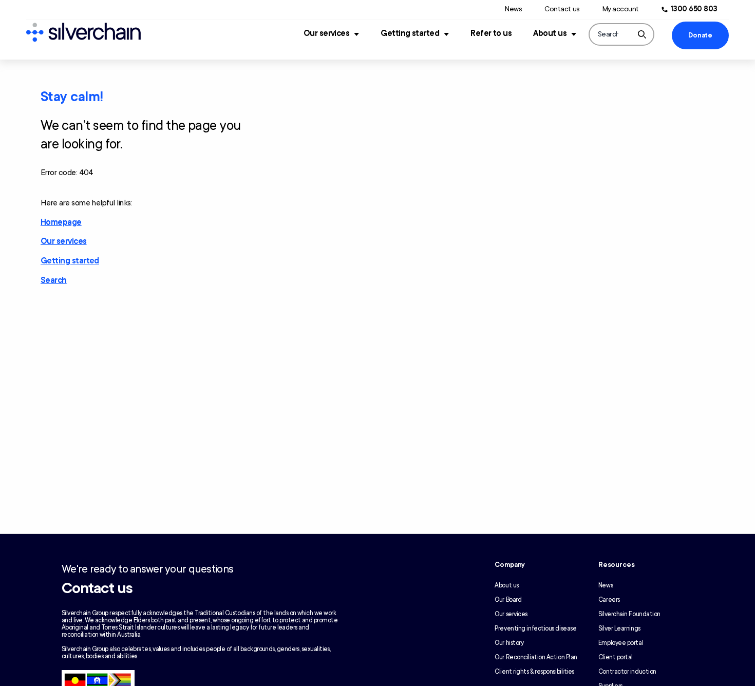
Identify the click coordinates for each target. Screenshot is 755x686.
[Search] (642, 34)
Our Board (508, 600)
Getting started (410, 33)
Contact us (561, 9)
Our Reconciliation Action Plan (536, 657)
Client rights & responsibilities (534, 672)
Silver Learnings (619, 628)
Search (54, 280)
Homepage (61, 222)
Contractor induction (627, 672)
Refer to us (491, 33)
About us (550, 33)
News (513, 9)
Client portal (615, 657)
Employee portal (620, 643)
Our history (509, 643)
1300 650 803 (694, 9)
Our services (327, 33)
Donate (700, 35)
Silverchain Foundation (629, 614)
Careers (609, 600)
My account (620, 9)
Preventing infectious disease (535, 628)
